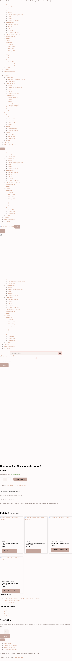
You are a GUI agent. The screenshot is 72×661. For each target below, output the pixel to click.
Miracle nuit (11, 50)
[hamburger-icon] (2, 149)
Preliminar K (11, 66)
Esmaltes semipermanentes (16, 7)
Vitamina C (11, 52)
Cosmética (7, 40)
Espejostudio (18, 657)
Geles (9, 16)
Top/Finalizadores (13, 20)
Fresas (10, 26)
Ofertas (6, 70)
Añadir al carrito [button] (9, 551)
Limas (10, 28)
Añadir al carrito (20, 479)
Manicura (6, 3)
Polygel (10, 18)
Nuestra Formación (10, 71)
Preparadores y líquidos (13, 34)
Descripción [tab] (4, 491)
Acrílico (10, 13)
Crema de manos (13, 58)
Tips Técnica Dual (13, 32)
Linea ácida (11, 46)
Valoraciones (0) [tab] (14, 491)
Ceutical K (11, 62)
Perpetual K (11, 64)
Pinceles (10, 30)
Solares (8, 68)
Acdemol (10, 44)
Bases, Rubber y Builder (15, 15)
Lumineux (11, 48)
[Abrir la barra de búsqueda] (36, 358)
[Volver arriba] (2, 639)
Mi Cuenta (7, 221)
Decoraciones (12, 9)
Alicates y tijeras (13, 24)
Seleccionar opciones (60, 549)
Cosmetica (7, 188)
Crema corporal (12, 56)
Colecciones (10, 485)
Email (2, 632)
